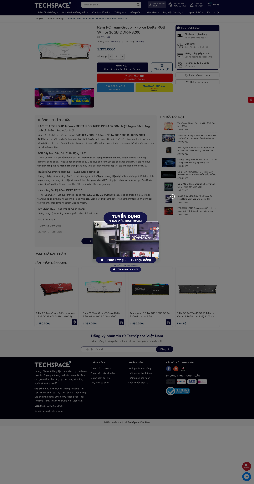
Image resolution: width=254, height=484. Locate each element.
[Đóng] (172, 196)
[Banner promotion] (125, 240)
